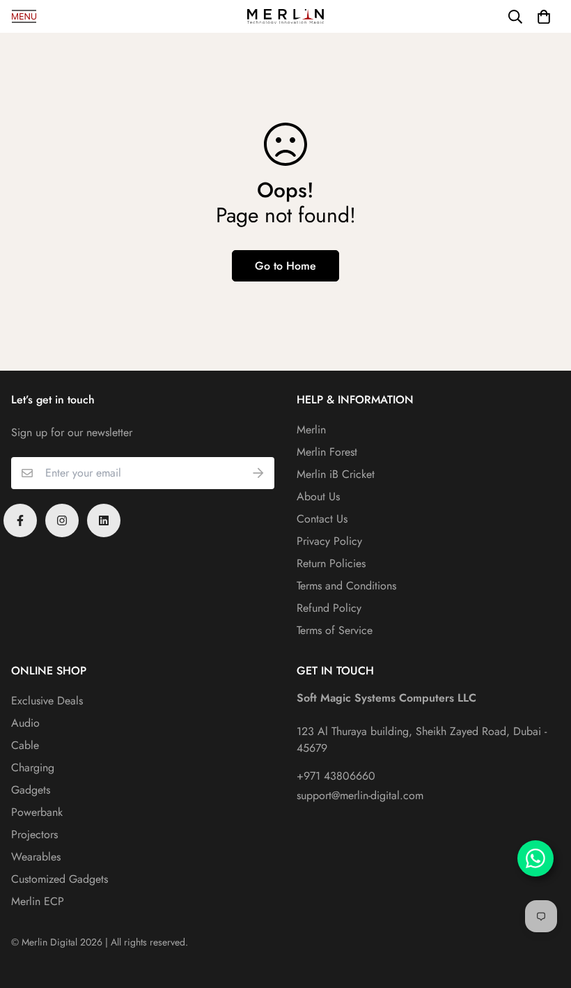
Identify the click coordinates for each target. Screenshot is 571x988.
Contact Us (322, 519)
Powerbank (37, 812)
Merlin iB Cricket (336, 474)
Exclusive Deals (47, 701)
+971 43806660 (336, 776)
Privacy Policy (329, 541)
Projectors (34, 834)
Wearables (36, 857)
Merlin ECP (37, 901)
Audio (25, 723)
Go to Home (285, 266)
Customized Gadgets (59, 879)
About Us (318, 496)
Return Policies (331, 563)
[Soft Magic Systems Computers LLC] (285, 16)
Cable (25, 745)
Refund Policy (329, 608)
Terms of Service (335, 630)
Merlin (311, 430)
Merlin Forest (327, 452)
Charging (32, 767)
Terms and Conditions (346, 586)
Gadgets (30, 790)
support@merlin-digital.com (360, 795)
